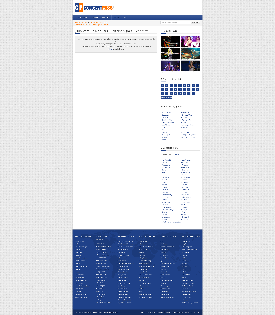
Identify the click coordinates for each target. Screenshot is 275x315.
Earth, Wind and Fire (167, 247)
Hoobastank (79, 275)
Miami (184, 212)
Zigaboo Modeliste (124, 297)
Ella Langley (101, 286)
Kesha (142, 252)
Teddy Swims (165, 289)
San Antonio (165, 167)
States (177, 155)
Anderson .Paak (188, 280)
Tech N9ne (186, 275)
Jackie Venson (123, 291)
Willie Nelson (101, 244)
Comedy (185, 117)
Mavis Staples (123, 277)
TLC (162, 241)
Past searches (178, 312)
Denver (164, 187)
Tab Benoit (121, 252)
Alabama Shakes (145, 283)
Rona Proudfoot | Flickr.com (191, 72)
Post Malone (101, 283)
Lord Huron (79, 289)
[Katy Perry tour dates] (190, 41)
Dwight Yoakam (102, 252)
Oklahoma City (166, 195)
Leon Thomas (165, 294)
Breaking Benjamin (81, 258)
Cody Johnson (101, 280)
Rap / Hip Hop (166, 135)
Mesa (184, 205)
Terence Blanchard (124, 300)
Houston (185, 162)
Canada (95, 17)
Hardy (99, 300)
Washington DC (187, 187)
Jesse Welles (79, 241)
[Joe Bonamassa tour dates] (170, 41)
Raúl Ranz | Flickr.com (170, 47)
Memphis (185, 182)
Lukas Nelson (101, 258)
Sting (141, 291)
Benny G (100, 291)
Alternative (185, 112)
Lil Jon (185, 263)
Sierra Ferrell (122, 258)
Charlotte (164, 180)
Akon (184, 277)
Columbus (165, 177)
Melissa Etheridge (146, 261)
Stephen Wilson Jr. (103, 277)
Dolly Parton (101, 272)
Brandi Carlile (144, 286)
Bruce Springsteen (146, 294)
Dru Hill (163, 252)
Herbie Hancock (123, 255)
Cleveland (185, 217)
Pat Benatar (144, 269)
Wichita (164, 219)
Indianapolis (165, 175)
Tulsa (184, 214)
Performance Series (189, 130)
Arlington (185, 219)
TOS (198, 312)
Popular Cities (167, 155)
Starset (77, 263)
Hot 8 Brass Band (124, 283)
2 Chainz (186, 258)
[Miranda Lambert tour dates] (190, 66)
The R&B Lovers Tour (168, 263)
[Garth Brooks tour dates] (190, 53)
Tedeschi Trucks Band (125, 241)
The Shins (78, 252)
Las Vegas (165, 197)
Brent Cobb (100, 297)
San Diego (185, 167)
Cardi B (185, 261)
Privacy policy (190, 312)
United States (82, 17)
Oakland (164, 214)
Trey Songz (165, 286)
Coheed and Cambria (147, 266)
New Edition (165, 272)
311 (76, 244)
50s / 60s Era (166, 112)
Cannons (78, 291)
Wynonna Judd (102, 274)
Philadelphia (165, 165)
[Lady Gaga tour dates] (170, 53)
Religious (164, 137)
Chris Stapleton (102, 249)
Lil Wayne (186, 252)
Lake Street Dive (80, 294)
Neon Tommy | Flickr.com (171, 72)
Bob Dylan (143, 241)
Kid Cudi (185, 300)
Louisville (164, 192)
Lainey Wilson (101, 294)
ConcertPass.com (89, 312)
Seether (78, 272)
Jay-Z (184, 244)
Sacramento (165, 202)
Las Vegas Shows (188, 125)
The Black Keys (80, 261)
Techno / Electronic (189, 137)
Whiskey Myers (102, 260)
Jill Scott (163, 269)
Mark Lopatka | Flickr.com (191, 59)
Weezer (78, 249)
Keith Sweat (165, 258)
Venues (84, 22)
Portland (185, 192)
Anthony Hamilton (167, 280)
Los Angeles (186, 160)
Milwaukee (185, 195)
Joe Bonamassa (123, 269)
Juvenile (185, 289)
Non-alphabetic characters (98, 22)
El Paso (164, 182)
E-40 (184, 272)
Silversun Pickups (81, 247)
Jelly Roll (185, 255)
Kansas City (165, 205)
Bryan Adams (144, 263)
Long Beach (186, 202)
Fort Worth (186, 177)
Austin (163, 172)
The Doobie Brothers (147, 247)
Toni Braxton (165, 275)
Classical (164, 117)
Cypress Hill (187, 297)
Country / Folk (166, 120)
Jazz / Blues (165, 125)
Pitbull (185, 266)
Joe (162, 261)
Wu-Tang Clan (187, 247)
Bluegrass (165, 115)
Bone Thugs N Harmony (190, 249)
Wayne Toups (123, 289)
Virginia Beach (166, 207)
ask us (110, 49)
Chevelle (78, 255)
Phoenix (185, 165)
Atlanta (184, 207)
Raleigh (184, 209)
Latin (163, 127)
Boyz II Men (165, 249)
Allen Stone (165, 291)
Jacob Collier (122, 280)
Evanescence (79, 277)
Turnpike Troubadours (104, 246)
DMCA (168, 312)
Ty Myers (100, 288)
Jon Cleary (121, 286)
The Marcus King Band (125, 244)
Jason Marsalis (123, 294)
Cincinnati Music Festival (126, 263)
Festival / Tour (187, 120)
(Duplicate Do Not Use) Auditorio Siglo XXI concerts (92, 25)
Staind (77, 269)
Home (78, 22)
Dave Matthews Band (82, 286)
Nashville (164, 190)
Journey (142, 255)
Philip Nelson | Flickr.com (171, 59)
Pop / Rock (165, 132)
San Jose (185, 170)
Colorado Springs (167, 209)
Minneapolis (165, 217)
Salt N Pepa (186, 241)
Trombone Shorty (124, 266)
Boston (164, 185)
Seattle (184, 185)
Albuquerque (186, 197)
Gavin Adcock (101, 263)
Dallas (163, 170)
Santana (143, 244)
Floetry (163, 283)
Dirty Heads (144, 258)
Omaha (164, 212)
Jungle (142, 280)
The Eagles (143, 249)
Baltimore (185, 190)
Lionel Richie (165, 266)
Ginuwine (164, 255)
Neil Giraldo (144, 272)
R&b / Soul (185, 132)
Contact (160, 312)
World (163, 140)
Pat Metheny (122, 261)
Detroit (184, 180)
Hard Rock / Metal (167, 122)
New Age (185, 127)
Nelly (184, 269)
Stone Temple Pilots (81, 266)
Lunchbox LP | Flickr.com (191, 47)
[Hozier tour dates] (170, 66)
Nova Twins (79, 283)
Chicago (164, 162)
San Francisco (187, 175)
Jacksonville (186, 172)
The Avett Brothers (103, 255)
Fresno (184, 200)
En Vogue (164, 244)
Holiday (184, 122)
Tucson (164, 200)
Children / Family (188, 115)
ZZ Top (142, 289)
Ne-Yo (163, 277)
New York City (166, 160)
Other (163, 130)
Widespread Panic (81, 280)
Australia (105, 17)
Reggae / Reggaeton (189, 135)
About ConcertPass (148, 312)
